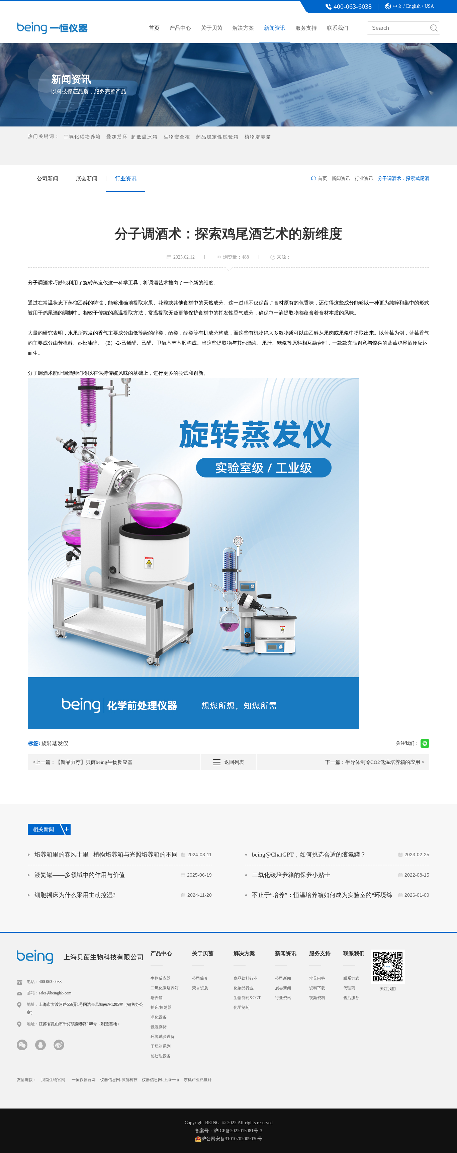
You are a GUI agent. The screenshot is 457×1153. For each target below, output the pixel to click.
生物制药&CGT (247, 997)
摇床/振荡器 (161, 1007)
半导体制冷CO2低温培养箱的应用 (382, 762)
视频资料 (317, 997)
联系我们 (337, 28)
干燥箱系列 (161, 1046)
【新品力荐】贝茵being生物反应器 (94, 762)
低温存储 (159, 1027)
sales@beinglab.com (55, 993)
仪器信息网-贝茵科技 (119, 1079)
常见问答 (317, 978)
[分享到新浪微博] (59, 1045)
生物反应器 (161, 978)
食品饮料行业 (246, 978)
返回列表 (234, 762)
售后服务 (351, 997)
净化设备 (159, 1017)
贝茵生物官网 (53, 1079)
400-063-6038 (50, 981)
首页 (154, 28)
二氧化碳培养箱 (165, 988)
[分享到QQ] (40, 1045)
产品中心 (180, 28)
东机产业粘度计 (198, 1079)
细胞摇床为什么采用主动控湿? (123, 895)
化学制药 (242, 1007)
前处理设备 (161, 1056)
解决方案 (243, 28)
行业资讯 (125, 178)
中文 (397, 6)
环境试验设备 (163, 1036)
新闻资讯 (274, 28)
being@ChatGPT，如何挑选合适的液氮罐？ (340, 854)
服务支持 (306, 28)
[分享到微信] (22, 1045)
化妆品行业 (244, 988)
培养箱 (157, 997)
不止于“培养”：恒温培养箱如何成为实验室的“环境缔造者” (340, 898)
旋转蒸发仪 (54, 743)
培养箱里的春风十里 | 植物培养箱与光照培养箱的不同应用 (123, 858)
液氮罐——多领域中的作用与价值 (123, 875)
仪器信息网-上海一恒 (160, 1079)
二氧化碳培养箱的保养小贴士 (340, 875)
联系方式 (351, 978)
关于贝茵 (211, 28)
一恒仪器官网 (84, 1079)
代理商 (349, 988)
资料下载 (317, 988)
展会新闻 (86, 178)
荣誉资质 (200, 988)
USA (429, 6)
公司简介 (200, 978)
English (413, 6)
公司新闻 (47, 178)
